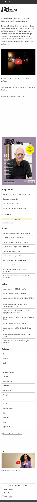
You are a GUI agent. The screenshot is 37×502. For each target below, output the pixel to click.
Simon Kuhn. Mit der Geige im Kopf (14, 208)
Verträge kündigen (19, 501)
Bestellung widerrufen (31, 501)
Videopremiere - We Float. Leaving (14, 323)
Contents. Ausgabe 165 (10, 199)
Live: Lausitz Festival (10, 265)
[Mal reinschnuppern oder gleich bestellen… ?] (19, 440)
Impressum (6, 427)
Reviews (5, 358)
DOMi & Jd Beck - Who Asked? (13, 238)
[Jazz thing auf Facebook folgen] (19, 476)
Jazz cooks (6, 386)
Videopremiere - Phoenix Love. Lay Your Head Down (18, 318)
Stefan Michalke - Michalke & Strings (15, 242)
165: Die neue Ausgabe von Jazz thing (16, 247)
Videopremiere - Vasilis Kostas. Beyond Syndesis (16, 341)
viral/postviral (7, 381)
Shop (4, 422)
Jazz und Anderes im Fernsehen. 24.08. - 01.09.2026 (17, 277)
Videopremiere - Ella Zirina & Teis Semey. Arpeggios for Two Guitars (17, 312)
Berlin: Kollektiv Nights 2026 (12, 256)
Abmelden (7, 222)
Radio (4, 363)
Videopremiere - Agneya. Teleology (14, 293)
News (4, 354)
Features (6, 377)
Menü (7, 2)
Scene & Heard (8, 408)
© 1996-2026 (10, 501)
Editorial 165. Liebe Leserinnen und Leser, (17, 194)
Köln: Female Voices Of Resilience (14, 260)
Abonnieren (8, 489)
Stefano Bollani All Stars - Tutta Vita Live (16, 233)
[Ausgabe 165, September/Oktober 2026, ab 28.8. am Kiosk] (19, 161)
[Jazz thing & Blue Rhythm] (9, 11)
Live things (6, 404)
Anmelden (17, 219)
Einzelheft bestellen (11, 493)
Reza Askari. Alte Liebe (10, 203)
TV (3, 367)
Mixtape (5, 395)
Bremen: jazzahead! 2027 (11, 251)
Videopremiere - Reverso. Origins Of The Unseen (16, 335)
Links (4, 413)
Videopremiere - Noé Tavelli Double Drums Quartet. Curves (17, 329)
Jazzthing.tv (5, 90)
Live (4, 399)
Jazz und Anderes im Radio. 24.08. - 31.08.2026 (15, 270)
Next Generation (8, 372)
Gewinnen (6, 417)
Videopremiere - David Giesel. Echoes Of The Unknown (18, 299)
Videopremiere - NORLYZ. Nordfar (14, 289)
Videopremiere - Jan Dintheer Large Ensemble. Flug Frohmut (15, 305)
